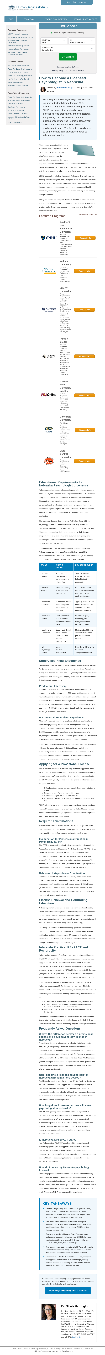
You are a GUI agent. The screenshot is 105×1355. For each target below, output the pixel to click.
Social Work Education (16, 110)
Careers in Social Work (16, 104)
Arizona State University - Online (65, 386)
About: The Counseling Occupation (20, 69)
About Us (69, 1349)
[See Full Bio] (83, 1337)
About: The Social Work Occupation (20, 97)
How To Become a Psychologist (19, 79)
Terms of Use (89, 1349)
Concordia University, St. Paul (65, 420)
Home (10, 19)
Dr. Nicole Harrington (65, 88)
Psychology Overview (56, 19)
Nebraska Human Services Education (21, 37)
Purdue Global (64, 340)
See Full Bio (76, 1337)
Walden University (65, 263)
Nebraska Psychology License (18, 46)
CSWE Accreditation (15, 122)
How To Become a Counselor (18, 72)
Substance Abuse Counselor (18, 86)
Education (29, 19)
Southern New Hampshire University (66, 227)
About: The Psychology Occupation (20, 76)
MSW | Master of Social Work (18, 114)
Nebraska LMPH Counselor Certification (17, 41)
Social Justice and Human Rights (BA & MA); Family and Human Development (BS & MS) (64, 404)
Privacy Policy (78, 1349)
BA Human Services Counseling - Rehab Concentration (65, 467)
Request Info (85, 238)
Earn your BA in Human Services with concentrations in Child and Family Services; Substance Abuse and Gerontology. (66, 245)
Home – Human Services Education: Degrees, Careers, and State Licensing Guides (38, 1349)
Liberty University (65, 290)
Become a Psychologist (85, 19)
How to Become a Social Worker (19, 100)
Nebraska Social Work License (18, 49)
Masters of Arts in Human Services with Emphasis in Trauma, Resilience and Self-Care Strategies (65, 437)
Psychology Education (15, 82)
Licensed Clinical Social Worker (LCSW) (19, 118)
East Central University (65, 454)
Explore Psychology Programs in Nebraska (68, 1290)
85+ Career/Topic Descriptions (18, 66)
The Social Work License (16, 107)
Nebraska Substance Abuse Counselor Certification (17, 53)
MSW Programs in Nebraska (18, 34)
